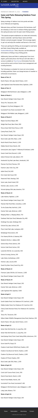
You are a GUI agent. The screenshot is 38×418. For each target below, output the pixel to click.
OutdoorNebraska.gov (7, 50)
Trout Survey (17, 61)
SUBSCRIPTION (15, 1)
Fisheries (25, 12)
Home (6, 411)
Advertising (23, 411)
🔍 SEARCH (4, 1)
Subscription (14, 411)
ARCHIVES (25, 1)
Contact (32, 411)
